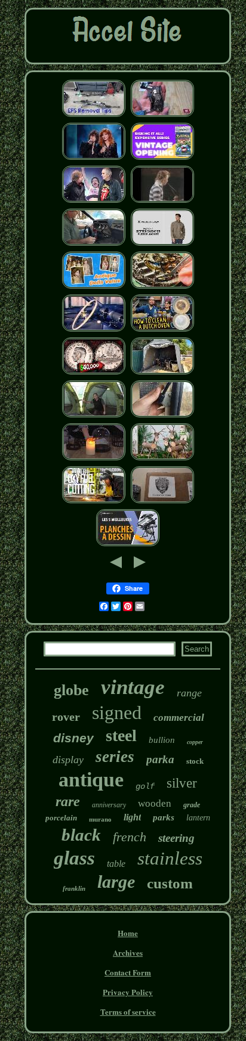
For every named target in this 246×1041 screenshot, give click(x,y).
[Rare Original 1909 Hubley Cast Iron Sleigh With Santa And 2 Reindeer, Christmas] (162, 458)
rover (66, 716)
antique (91, 780)
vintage (133, 687)
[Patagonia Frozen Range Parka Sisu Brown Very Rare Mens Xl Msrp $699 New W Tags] (162, 244)
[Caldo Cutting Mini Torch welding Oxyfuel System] (93, 501)
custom (170, 883)
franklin (74, 888)
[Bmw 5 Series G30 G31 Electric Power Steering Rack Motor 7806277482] (93, 115)
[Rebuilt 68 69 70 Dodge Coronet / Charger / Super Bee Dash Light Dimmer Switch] (93, 244)
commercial (178, 717)
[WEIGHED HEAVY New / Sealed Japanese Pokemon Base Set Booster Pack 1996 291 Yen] (162, 158)
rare (68, 801)
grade (191, 805)
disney (73, 738)
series (115, 757)
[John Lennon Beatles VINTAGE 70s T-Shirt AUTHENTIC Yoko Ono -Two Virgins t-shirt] (162, 201)
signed (117, 712)
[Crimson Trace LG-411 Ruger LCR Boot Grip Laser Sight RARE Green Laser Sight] (162, 115)
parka (160, 759)
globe (71, 690)
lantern (198, 817)
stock (195, 761)
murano (100, 819)
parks (163, 817)
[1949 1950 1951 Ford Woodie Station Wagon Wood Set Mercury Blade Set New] (93, 330)
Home (128, 932)
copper (195, 742)
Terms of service (128, 1011)
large (116, 881)
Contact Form (127, 972)
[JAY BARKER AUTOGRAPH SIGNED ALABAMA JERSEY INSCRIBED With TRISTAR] (162, 501)
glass (74, 858)
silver (182, 783)
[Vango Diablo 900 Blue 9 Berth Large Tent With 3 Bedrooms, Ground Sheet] (93, 416)
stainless (169, 858)
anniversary (109, 805)
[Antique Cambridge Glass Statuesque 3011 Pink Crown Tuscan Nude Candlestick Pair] (93, 458)
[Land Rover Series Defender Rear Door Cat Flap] (162, 416)
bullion (162, 740)
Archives (128, 952)
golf (145, 786)
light (132, 817)
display (68, 760)
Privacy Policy (128, 991)
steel (121, 735)
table (116, 864)
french (129, 836)
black (81, 834)
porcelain (61, 817)
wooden (154, 803)
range (189, 693)
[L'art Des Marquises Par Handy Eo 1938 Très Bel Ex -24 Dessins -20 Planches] (127, 544)
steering (176, 838)
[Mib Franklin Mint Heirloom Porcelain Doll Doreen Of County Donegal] (93, 287)
